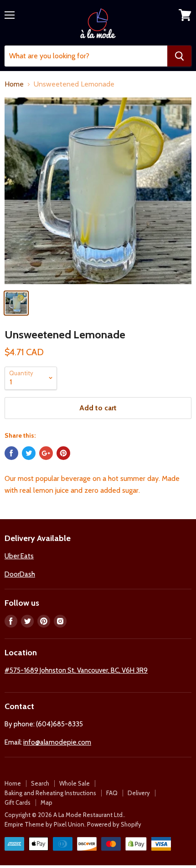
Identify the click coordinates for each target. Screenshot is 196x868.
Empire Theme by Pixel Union (44, 824)
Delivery (139, 793)
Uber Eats (19, 556)
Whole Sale (74, 783)
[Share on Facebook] (11, 453)
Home (14, 84)
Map (46, 802)
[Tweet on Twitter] (29, 453)
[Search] (179, 56)
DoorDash (20, 574)
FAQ (112, 793)
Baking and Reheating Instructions (50, 793)
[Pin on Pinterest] (63, 453)
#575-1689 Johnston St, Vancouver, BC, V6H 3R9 (76, 670)
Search (40, 783)
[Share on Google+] (46, 453)
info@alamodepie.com (57, 742)
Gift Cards (18, 802)
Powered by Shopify (114, 824)
